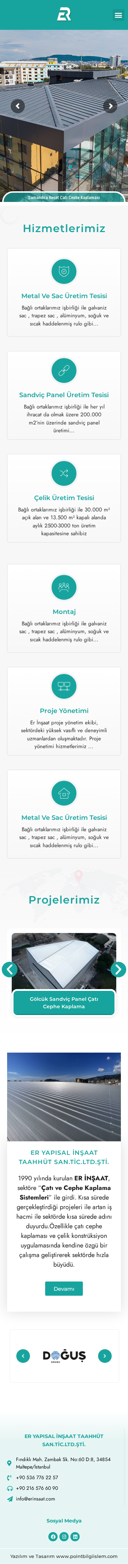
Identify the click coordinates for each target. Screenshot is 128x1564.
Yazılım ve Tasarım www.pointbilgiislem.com (64, 1556)
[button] (118, 15)
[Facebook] (53, 1536)
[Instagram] (64, 1536)
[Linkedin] (75, 1536)
